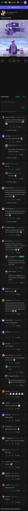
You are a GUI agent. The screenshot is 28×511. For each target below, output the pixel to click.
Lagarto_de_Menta (10, 117)
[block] (26, 13)
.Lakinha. (7, 403)
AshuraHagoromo (10, 188)
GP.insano (8, 343)
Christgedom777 (9, 438)
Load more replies (12, 130)
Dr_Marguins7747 (12, 12)
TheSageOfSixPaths (10, 227)
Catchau (7, 163)
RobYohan (8, 414)
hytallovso (8, 332)
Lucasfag (7, 136)
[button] (21, 2)
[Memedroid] (6, 2)
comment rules (20, 111)
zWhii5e (7, 288)
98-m (10, 366)
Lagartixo (7, 473)
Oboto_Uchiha (12, 271)
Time (24, 96)
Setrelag (7, 391)
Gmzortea (8, 461)
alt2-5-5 (7, 450)
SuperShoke (8, 300)
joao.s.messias (9, 355)
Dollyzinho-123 (12, 145)
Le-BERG (7, 485)
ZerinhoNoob (9, 241)
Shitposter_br (9, 426)
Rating (17, 96)
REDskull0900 (9, 320)
